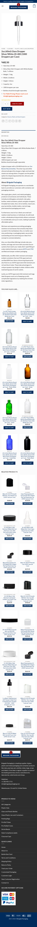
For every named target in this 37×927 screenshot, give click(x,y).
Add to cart (17, 104)
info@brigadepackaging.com (10, 784)
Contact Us (5, 883)
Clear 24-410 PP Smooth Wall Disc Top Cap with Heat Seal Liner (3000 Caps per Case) (27, 736)
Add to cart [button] (9, 320)
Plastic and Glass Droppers (24, 48)
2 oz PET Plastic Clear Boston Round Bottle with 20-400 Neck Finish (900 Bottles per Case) (27, 349)
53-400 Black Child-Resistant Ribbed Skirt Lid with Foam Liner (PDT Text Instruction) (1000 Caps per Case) (9, 531)
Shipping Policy (6, 861)
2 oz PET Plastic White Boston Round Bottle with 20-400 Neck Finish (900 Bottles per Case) (27, 420)
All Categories (6, 804)
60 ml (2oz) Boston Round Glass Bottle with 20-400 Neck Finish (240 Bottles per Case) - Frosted (10, 349)
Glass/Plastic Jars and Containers (12, 815)
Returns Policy (6, 865)
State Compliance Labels (9, 833)
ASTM (25, 249)
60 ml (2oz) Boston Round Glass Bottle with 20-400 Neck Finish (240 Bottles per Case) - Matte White (10, 385)
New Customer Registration (10, 879)
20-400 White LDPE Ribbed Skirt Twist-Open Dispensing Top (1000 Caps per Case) (27, 530)
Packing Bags (5, 818)
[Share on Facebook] (6, 120)
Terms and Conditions (8, 858)
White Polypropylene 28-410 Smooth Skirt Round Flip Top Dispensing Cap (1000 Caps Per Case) (27, 632)
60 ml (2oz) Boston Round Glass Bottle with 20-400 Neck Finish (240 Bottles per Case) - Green (10, 420)
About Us (4, 850)
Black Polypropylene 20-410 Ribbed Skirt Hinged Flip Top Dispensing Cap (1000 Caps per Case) (9, 565)
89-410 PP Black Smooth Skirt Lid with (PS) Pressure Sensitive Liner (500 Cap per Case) (9, 632)
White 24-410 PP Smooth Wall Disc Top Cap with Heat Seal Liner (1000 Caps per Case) (27, 701)
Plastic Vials (5, 808)
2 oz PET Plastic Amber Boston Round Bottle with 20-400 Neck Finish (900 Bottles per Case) (9, 314)
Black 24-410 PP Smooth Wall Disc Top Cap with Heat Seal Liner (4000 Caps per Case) (27, 598)
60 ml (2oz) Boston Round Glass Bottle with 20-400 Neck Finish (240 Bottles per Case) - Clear (28, 314)
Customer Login (6, 875)
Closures (10, 48)
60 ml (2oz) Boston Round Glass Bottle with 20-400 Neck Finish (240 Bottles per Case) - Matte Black (28, 455)
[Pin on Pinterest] (16, 120)
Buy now (6, 109)
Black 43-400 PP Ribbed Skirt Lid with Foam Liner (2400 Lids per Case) (9, 735)
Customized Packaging (8, 872)
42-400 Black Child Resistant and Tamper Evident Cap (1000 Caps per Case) (9, 598)
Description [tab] (5, 132)
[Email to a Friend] (13, 120)
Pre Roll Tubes (6, 822)
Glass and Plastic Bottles (9, 811)
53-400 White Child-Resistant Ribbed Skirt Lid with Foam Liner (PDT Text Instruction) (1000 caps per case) (9, 666)
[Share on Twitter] (9, 120)
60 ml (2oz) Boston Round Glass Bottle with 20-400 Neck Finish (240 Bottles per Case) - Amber (28, 385)
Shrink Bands (5, 829)
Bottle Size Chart (6, 854)
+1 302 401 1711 (7, 781)
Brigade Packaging (14, 182)
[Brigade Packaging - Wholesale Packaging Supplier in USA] (18, 6)
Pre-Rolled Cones (7, 826)
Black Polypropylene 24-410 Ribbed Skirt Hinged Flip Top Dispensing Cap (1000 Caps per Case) (27, 665)
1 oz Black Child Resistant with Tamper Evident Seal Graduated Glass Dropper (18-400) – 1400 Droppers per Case (9, 702)
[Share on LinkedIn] (19, 120)
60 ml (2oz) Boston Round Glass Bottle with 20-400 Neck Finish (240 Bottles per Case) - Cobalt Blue (10, 455)
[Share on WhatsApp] (3, 120)
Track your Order (7, 868)
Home (3, 48)
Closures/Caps (6, 836)
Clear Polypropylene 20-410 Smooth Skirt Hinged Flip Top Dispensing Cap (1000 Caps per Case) (27, 496)
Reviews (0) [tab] (4, 136)
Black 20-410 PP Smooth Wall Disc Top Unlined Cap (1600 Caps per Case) (9, 495)
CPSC (32, 249)
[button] (2, 6)
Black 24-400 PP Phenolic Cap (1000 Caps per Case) (27, 564)
